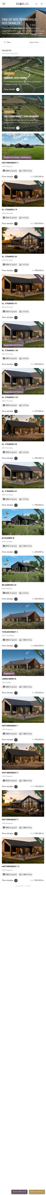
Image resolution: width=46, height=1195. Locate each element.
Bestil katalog (37, 1192)
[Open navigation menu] (4, 4)
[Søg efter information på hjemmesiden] (41, 3)
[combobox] (35, 42)
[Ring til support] (36, 3)
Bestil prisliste (19, 1192)
